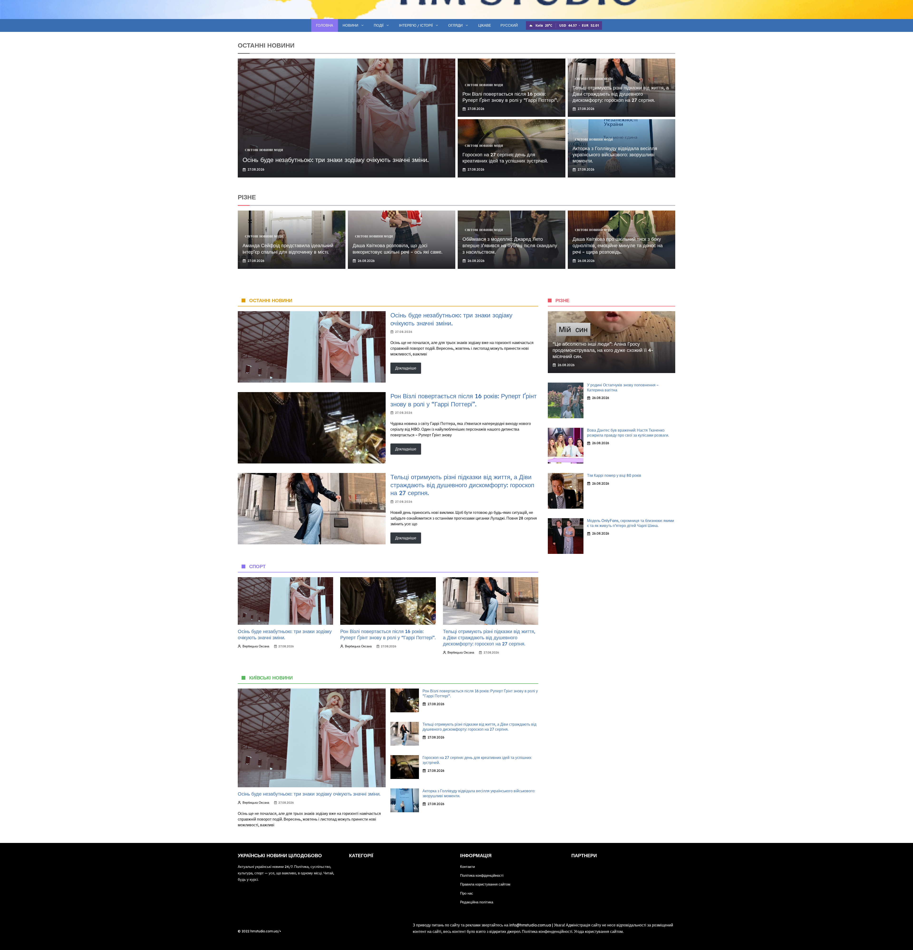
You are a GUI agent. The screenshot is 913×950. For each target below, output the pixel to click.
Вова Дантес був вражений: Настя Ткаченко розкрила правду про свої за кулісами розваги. (628, 433)
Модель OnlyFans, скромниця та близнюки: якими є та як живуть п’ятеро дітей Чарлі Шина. (630, 523)
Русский (509, 25)
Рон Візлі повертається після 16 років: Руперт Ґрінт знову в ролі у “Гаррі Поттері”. (510, 97)
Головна (324, 25)
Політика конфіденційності (481, 875)
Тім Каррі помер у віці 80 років (614, 475)
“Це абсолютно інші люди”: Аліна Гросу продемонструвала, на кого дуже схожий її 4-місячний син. (603, 350)
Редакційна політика (476, 902)
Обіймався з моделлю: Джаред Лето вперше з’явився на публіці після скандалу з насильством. (509, 245)
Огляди (455, 25)
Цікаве (484, 25)
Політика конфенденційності (547, 931)
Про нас (466, 893)
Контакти (467, 866)
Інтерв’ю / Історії (416, 25)
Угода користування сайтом (598, 931)
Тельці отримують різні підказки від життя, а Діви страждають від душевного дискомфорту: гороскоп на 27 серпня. (621, 94)
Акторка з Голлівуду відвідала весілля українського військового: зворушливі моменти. (615, 154)
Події (379, 25)
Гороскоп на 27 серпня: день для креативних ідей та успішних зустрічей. (505, 158)
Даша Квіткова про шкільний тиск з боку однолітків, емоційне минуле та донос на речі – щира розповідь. (618, 245)
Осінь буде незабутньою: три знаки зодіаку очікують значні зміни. (336, 160)
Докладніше (405, 368)
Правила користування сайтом (485, 884)
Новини (350, 25)
